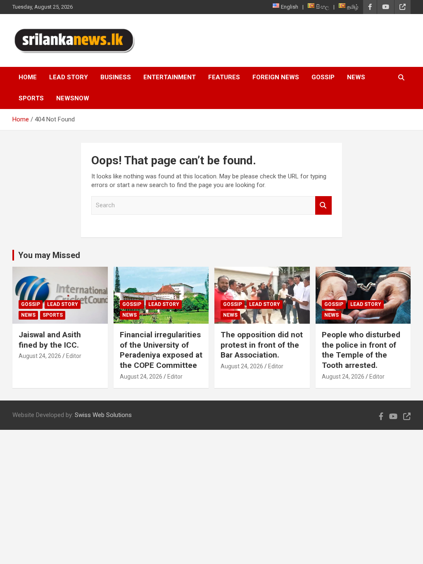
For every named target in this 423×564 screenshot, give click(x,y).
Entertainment (169, 77)
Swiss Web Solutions (103, 415)
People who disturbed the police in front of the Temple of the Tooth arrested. (361, 350)
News (356, 77)
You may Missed (49, 255)
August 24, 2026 (40, 356)
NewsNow (72, 98)
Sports (31, 98)
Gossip (323, 77)
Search (323, 205)
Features (224, 77)
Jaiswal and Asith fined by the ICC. (50, 340)
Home (28, 77)
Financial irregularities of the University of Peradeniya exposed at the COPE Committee (161, 350)
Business (115, 77)
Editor (73, 356)
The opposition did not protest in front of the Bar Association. (262, 345)
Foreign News (275, 77)
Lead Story (68, 77)
